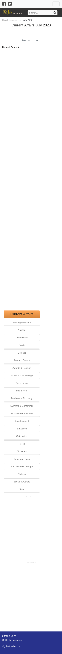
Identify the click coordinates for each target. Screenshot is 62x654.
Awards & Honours (21, 368)
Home (4, 20)
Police (22, 444)
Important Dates (22, 459)
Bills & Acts (21, 390)
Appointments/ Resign (22, 466)
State (21, 489)
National (22, 330)
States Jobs (9, 635)
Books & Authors (22, 481)
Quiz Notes (21, 436)
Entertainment (22, 421)
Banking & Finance (22, 322)
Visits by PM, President (21, 413)
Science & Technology (22, 375)
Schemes (22, 451)
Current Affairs (15, 20)
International (22, 337)
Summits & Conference (21, 406)
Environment (22, 383)
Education (22, 428)
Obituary (22, 474)
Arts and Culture (22, 360)
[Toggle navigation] (56, 4)
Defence (22, 352)
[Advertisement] (31, 180)
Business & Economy (22, 398)
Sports (22, 345)
